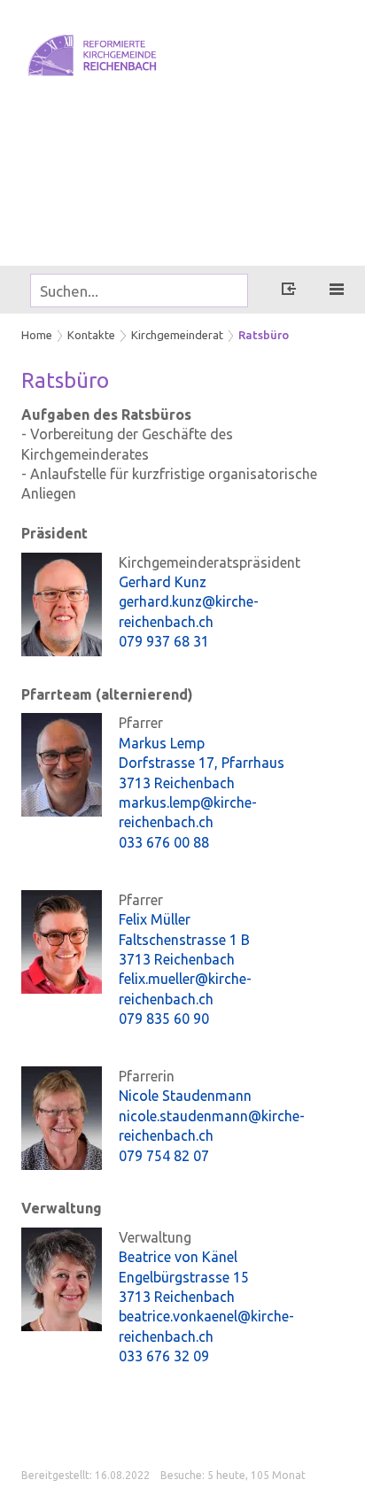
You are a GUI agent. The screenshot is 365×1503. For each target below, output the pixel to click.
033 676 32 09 (164, 1356)
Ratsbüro (263, 335)
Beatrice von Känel (178, 1257)
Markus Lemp (162, 743)
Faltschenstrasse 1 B (184, 940)
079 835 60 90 (164, 1019)
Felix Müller (154, 919)
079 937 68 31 (164, 641)
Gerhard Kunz (162, 582)
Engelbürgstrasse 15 (184, 1277)
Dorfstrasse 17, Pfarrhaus (201, 763)
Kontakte (91, 335)
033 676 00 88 (164, 842)
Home (36, 335)
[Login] (289, 291)
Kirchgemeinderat (177, 335)
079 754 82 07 (164, 1156)
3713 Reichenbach (177, 783)
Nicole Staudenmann (185, 1096)
